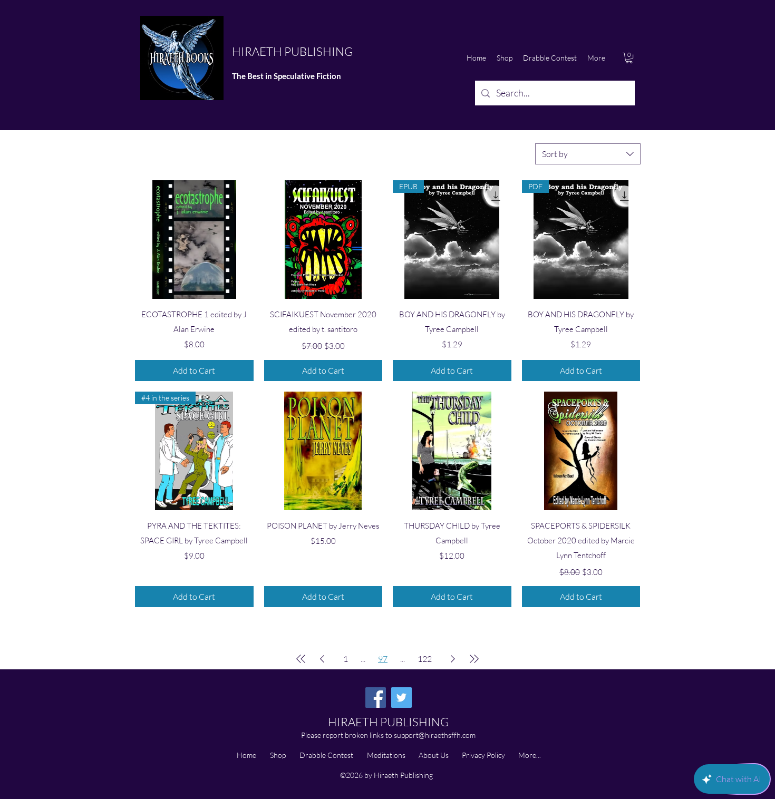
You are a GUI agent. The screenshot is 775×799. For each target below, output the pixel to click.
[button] (629, 58)
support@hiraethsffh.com (435, 734)
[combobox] (588, 153)
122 (425, 659)
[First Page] (301, 658)
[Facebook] (375, 697)
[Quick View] (194, 239)
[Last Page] (474, 658)
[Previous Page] (322, 658)
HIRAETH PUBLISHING (292, 51)
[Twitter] (401, 697)
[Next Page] (453, 658)
